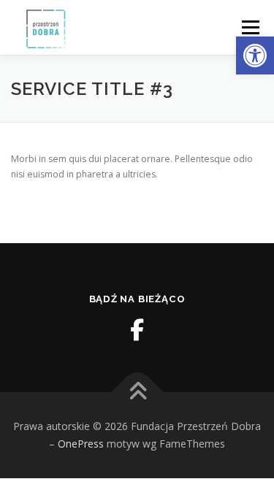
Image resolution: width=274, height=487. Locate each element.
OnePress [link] (81, 443)
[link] (255, 55)
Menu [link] (249, 27)
